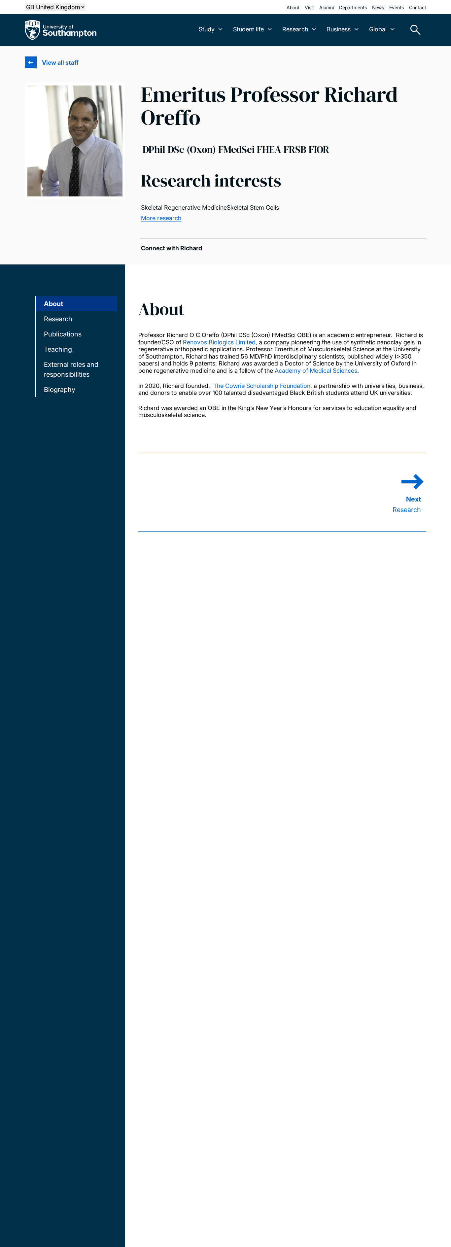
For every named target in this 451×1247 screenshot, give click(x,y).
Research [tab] (58, 319)
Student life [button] (248, 29)
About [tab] (53, 304)
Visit (309, 7)
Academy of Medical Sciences (316, 370)
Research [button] (295, 29)
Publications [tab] (63, 334)
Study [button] (207, 29)
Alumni (326, 7)
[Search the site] (413, 30)
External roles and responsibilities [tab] (71, 369)
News (378, 7)
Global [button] (378, 29)
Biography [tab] (59, 390)
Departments (353, 7)
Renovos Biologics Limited (219, 342)
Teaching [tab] (58, 349)
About (293, 7)
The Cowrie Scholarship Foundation (261, 385)
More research (161, 218)
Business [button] (339, 29)
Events (396, 7)
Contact (417, 7)
